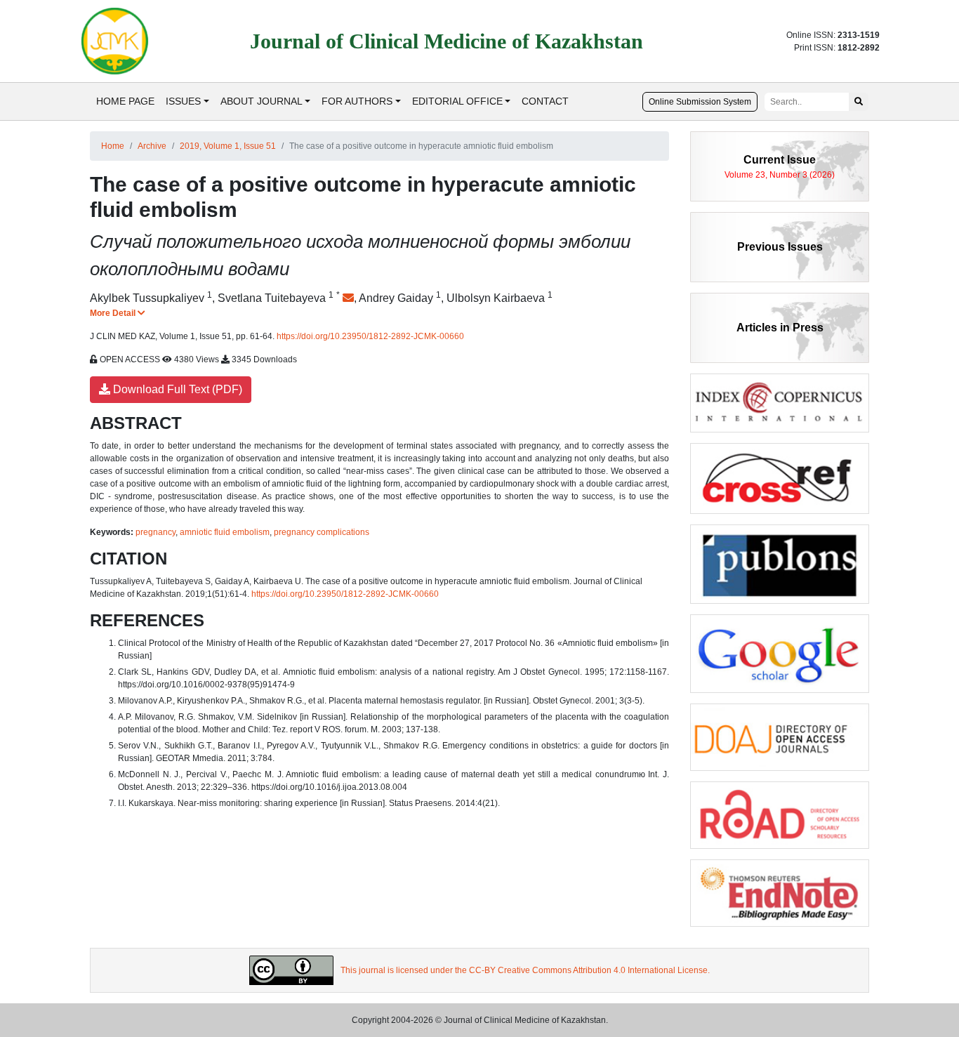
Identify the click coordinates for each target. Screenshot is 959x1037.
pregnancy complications (321, 532)
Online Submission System (700, 102)
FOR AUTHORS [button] (357, 101)
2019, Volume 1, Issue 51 (228, 146)
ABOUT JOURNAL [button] (261, 101)
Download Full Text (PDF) (176, 389)
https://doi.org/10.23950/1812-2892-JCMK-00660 (370, 336)
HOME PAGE (125, 101)
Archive (152, 146)
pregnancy (155, 532)
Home (112, 146)
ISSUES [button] (183, 101)
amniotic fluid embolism (225, 532)
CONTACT (545, 101)
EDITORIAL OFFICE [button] (457, 101)
